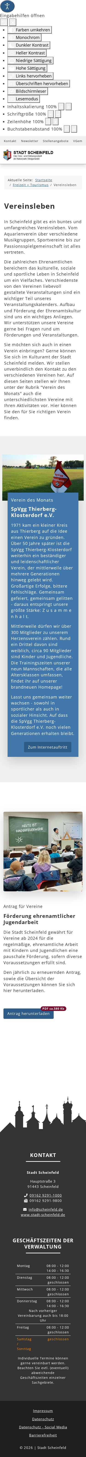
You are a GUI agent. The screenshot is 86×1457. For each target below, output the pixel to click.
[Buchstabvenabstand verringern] (67, 129)
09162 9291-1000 (46, 1195)
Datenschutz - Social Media (43, 1427)
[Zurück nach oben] (78, 1433)
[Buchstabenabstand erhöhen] (74, 129)
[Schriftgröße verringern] (51, 114)
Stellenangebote (56, 141)
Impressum (43, 1410)
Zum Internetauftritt (47, 747)
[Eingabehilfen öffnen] (7, 6)
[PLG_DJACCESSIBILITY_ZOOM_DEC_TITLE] (61, 106)
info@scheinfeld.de (46, 1209)
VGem (77, 141)
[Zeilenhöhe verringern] (48, 121)
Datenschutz (43, 1419)
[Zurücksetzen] (4, 22)
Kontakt (10, 141)
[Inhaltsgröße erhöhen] (69, 106)
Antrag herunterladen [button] (30, 1012)
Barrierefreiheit (43, 1435)
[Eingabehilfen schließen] (12, 22)
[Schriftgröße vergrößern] (58, 114)
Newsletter (29, 141)
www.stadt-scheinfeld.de (43, 1214)
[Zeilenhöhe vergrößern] (55, 121)
